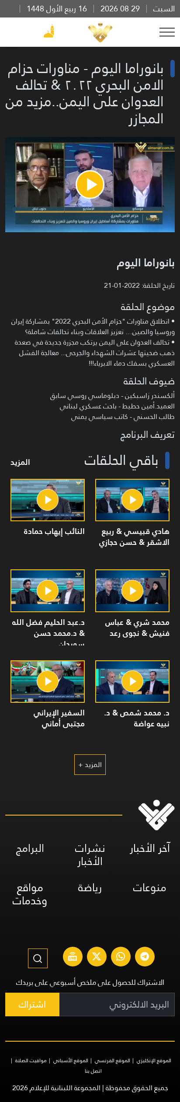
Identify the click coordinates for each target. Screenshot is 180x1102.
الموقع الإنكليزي (154, 1060)
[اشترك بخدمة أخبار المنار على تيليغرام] (144, 957)
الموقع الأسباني (70, 1060)
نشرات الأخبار (90, 855)
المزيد (20, 462)
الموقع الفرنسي (112, 1060)
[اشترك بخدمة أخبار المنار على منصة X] (96, 957)
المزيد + (90, 764)
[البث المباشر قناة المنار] (72, 957)
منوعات (149, 887)
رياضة (90, 887)
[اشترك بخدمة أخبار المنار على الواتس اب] (120, 957)
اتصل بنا (93, 1071)
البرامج (30, 848)
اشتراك (32, 1004)
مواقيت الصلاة (31, 1060)
